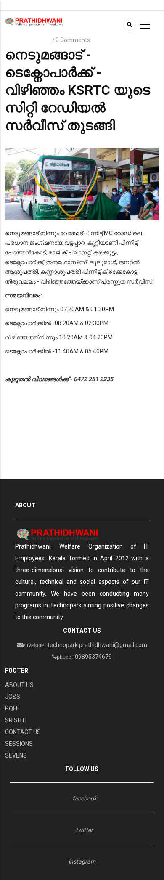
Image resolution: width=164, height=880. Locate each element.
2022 (41, 40)
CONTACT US (23, 732)
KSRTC (17, 40)
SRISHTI (15, 720)
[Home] (34, 21)
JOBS (12, 696)
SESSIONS (19, 743)
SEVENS (16, 755)
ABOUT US (19, 684)
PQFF (12, 708)
